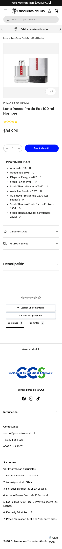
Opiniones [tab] (12, 322)
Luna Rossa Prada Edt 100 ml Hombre (27, 38)
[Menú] (5, 10)
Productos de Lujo (18, 541)
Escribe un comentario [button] (32, 307)
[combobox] (31, 19)
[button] (56, 10)
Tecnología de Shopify (37, 541)
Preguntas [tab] (34, 322)
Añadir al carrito (42, 148)
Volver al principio (31, 349)
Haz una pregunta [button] (32, 315)
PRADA (7, 102)
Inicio (5, 38)
